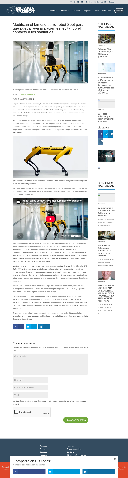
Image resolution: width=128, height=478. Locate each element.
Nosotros (89, 2)
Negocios (87, 11)
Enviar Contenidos (74, 449)
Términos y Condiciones (76, 455)
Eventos (119, 10)
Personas (53, 11)
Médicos (31, 37)
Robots (64, 11)
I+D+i (97, 11)
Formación (106, 11)
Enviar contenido (100, 2)
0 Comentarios (42, 37)
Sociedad (76, 11)
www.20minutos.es (28, 94)
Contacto (112, 2)
